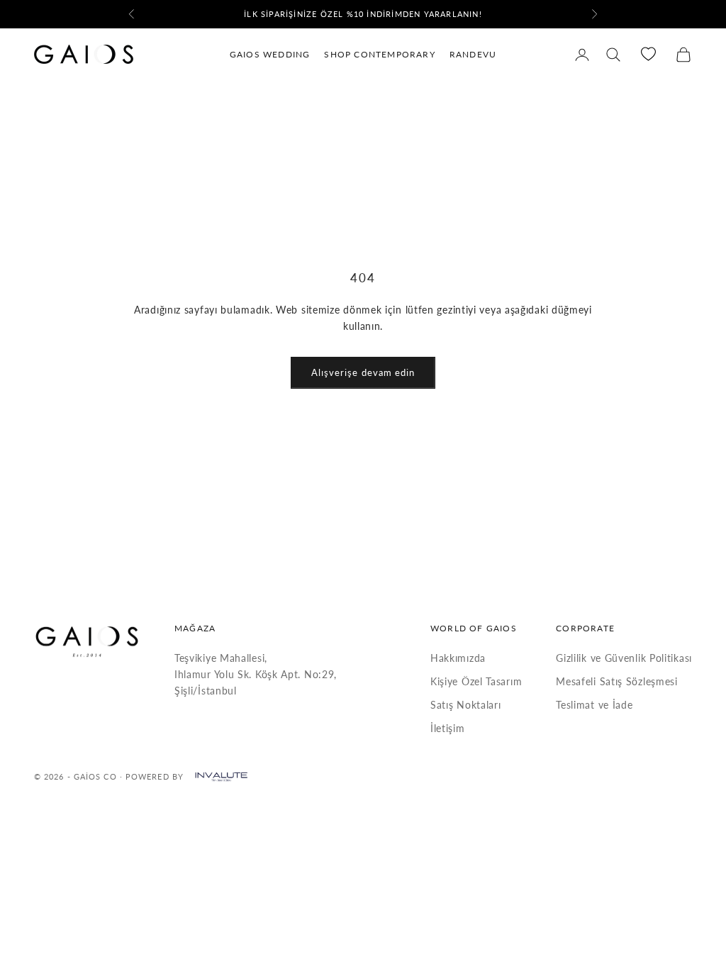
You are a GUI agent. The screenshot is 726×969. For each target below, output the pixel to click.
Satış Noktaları (465, 705)
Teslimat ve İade (594, 705)
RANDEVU (472, 54)
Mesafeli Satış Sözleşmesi (617, 681)
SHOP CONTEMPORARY (379, 54)
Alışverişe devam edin (363, 372)
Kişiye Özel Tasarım (476, 681)
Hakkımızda (458, 658)
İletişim (447, 728)
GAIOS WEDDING (270, 54)
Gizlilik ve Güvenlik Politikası (624, 658)
